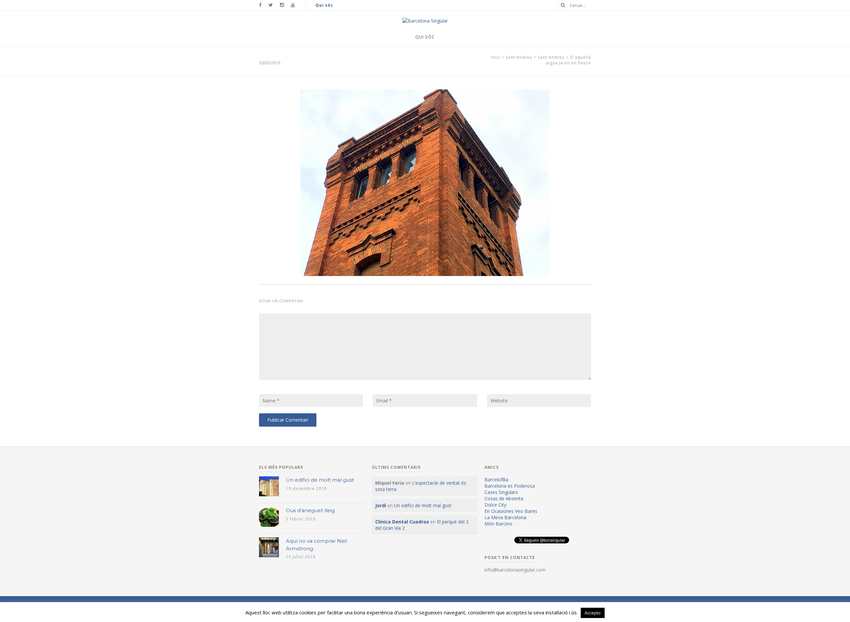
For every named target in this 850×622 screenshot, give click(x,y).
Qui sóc (324, 5)
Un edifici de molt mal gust (320, 480)
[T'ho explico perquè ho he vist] (425, 21)
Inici (495, 57)
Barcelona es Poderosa (509, 486)
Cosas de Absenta (503, 498)
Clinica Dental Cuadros (402, 521)
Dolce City (495, 505)
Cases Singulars (501, 492)
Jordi (380, 505)
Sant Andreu (519, 57)
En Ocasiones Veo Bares (510, 511)
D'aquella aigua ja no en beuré (568, 60)
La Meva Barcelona (505, 517)
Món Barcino (498, 523)
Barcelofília (496, 479)
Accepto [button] (593, 613)
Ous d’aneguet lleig (310, 510)
